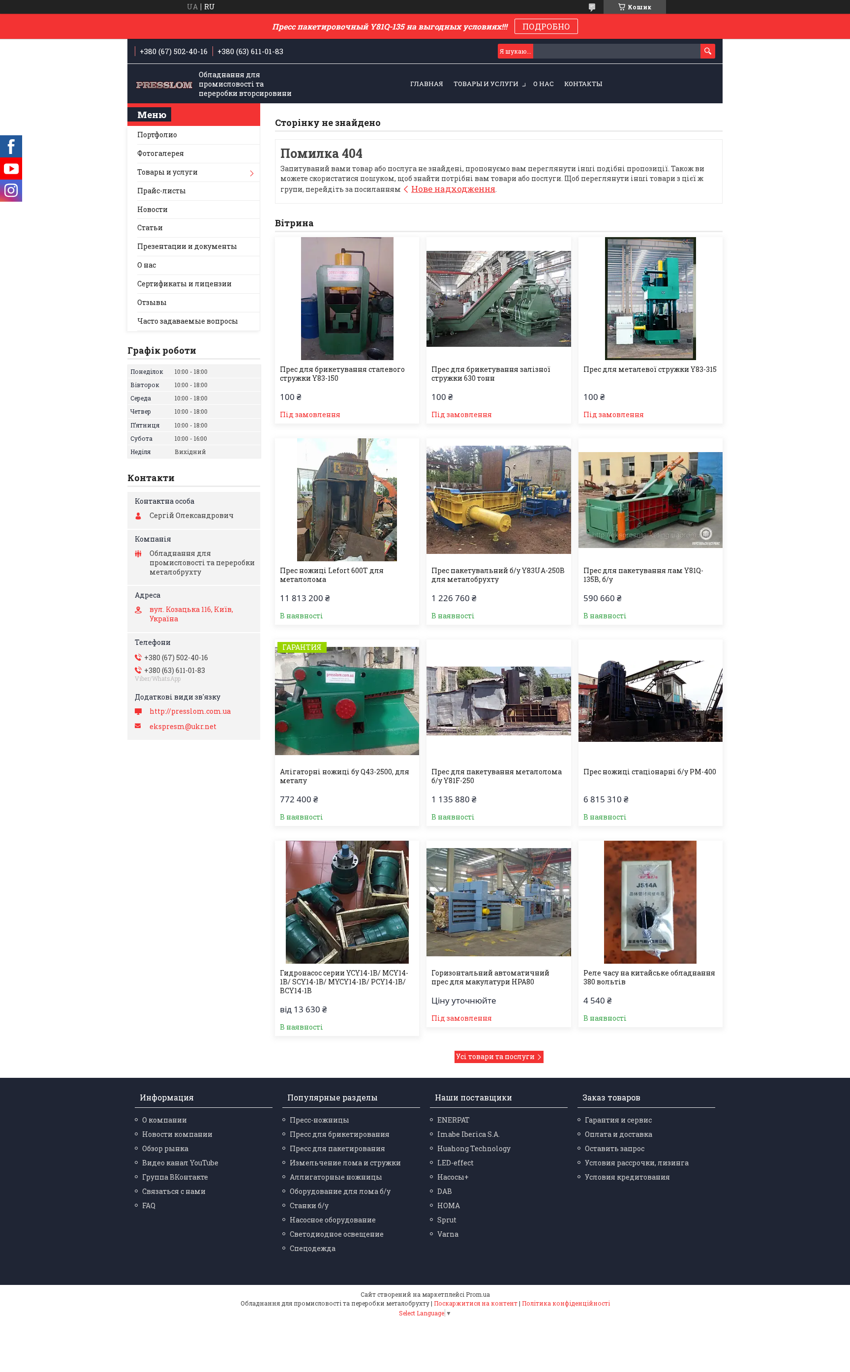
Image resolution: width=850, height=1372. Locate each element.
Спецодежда (312, 1248)
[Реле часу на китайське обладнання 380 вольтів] (650, 902)
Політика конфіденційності (566, 1303)
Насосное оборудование (333, 1219)
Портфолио (157, 134)
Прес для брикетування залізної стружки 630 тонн (490, 374)
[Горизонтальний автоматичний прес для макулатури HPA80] (498, 902)
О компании (164, 1120)
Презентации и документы (187, 246)
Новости (152, 209)
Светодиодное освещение (337, 1234)
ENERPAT (453, 1120)
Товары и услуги (486, 83)
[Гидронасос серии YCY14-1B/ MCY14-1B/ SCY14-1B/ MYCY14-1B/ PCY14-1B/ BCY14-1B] (347, 902)
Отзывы (152, 302)
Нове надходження (453, 188)
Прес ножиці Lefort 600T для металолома (332, 575)
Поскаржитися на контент (475, 1303)
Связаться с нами (174, 1191)
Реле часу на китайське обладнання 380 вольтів (649, 977)
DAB (444, 1191)
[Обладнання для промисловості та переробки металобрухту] (164, 84)
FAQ (148, 1205)
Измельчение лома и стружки (345, 1162)
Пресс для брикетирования (340, 1134)
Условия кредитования (627, 1177)
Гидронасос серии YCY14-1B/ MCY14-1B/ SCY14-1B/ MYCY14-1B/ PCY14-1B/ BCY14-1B (344, 982)
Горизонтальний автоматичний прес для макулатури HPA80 (490, 977)
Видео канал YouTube (180, 1162)
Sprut (446, 1219)
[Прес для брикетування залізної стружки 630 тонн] (498, 298)
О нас (543, 83)
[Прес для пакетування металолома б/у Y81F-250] (498, 701)
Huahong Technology (474, 1148)
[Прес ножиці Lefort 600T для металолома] (347, 499)
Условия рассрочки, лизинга (637, 1162)
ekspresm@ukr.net (183, 726)
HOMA (448, 1205)
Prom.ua (478, 1294)
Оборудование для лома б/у (340, 1191)
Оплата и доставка (618, 1134)
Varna (447, 1234)
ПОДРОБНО (546, 26)
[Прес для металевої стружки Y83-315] (650, 298)
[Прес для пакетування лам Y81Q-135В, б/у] (650, 499)
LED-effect (455, 1162)
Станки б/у (309, 1205)
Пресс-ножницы (319, 1120)
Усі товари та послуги (495, 1056)
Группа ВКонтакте (175, 1177)
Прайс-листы (161, 190)
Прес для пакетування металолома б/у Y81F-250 (496, 776)
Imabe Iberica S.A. (468, 1134)
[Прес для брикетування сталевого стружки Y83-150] (347, 298)
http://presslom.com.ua (190, 711)
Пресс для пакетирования (337, 1148)
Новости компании (177, 1134)
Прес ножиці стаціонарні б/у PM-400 (649, 771)
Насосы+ (453, 1177)
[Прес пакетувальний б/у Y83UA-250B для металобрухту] (498, 499)
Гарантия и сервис (618, 1120)
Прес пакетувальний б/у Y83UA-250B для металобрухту (498, 575)
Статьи (150, 227)
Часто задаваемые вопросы (187, 321)
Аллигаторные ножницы (336, 1177)
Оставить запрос (614, 1148)
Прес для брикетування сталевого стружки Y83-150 (342, 374)
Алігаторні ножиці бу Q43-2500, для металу (344, 776)
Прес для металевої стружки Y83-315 (650, 369)
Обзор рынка (165, 1148)
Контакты (583, 83)
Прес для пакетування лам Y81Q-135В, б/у (643, 575)
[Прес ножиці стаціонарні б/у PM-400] (650, 701)
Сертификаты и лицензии (184, 283)
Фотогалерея (160, 153)
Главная (426, 83)
